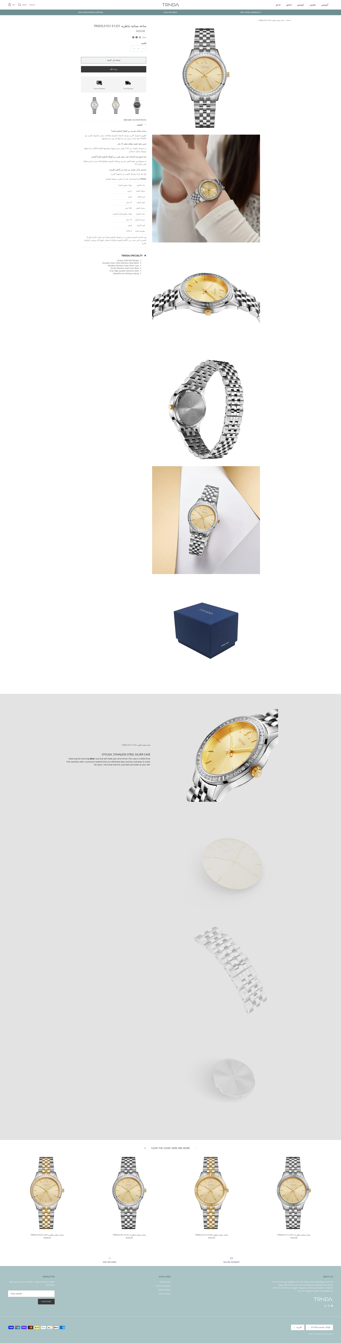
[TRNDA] (170, 5)
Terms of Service (163, 1286)
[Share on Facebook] (137, 37)
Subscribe (46, 1301)
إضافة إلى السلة (113, 60)
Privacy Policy (165, 1293)
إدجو (278, 4)
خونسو (300, 4)
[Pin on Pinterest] (133, 37)
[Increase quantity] (133, 49)
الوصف (139, 124)
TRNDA (310, 1334)
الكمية (143, 43)
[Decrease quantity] (143, 49)
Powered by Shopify (321, 1334)
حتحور (289, 4)
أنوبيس (324, 4)
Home (288, 20)
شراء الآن (113, 69)
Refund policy (164, 1289)
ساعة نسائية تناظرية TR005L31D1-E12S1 (271, 20)
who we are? (165, 1282)
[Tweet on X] (140, 37)
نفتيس (313, 4)
